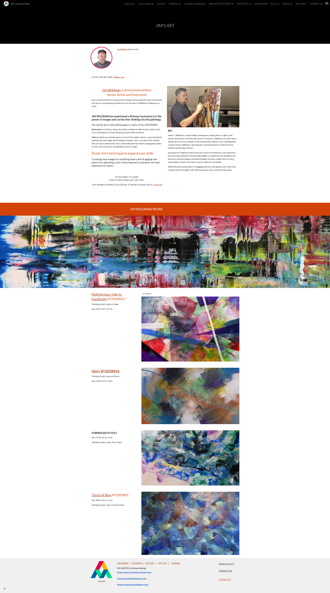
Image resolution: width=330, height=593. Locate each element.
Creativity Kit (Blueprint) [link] (194, 3)
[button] (327, 4)
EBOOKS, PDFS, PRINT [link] (219, 3)
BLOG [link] (274, 3)
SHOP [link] (160, 3)
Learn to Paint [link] (144, 3)
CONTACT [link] (315, 3)
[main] (165, 25)
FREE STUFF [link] (242, 3)
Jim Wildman (122, 49)
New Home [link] (130, 3)
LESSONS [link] (173, 3)
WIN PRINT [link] (301, 3)
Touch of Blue (101, 495)
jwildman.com (118, 77)
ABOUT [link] (286, 3)
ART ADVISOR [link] (261, 3)
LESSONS (158, 185)
